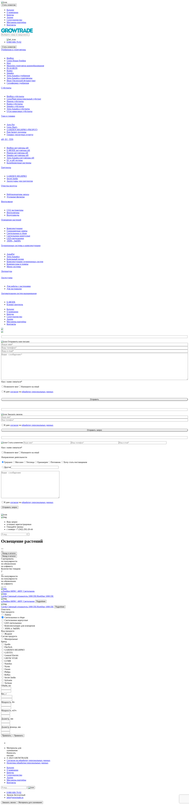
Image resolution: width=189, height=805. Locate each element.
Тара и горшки (8, 116)
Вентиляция (7, 201)
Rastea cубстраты (15, 104)
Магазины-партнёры (16, 22)
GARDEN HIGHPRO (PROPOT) (22, 129)
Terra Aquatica (13, 256)
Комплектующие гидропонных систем (25, 261)
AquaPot (10, 254)
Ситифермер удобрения (18, 83)
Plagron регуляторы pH (17, 153)
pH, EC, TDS (7, 139)
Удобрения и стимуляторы (13, 49)
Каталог (10, 10)
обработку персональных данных (37, 391)
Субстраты (6, 88)
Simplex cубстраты (15, 106)
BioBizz (10, 58)
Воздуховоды (13, 215)
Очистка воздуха (9, 186)
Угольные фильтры (16, 197)
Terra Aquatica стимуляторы (19, 78)
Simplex (10, 73)
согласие (14, 391)
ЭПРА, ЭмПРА (14, 241)
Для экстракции (14, 289)
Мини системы (14, 266)
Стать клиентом (8, 5)
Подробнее (40, 601)
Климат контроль (15, 304)
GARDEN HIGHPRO (17, 176)
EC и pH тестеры (15, 160)
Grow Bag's (12, 127)
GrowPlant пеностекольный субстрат (24, 99)
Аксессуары (6, 277)
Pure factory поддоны (16, 132)
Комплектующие (15, 228)
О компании (12, 12)
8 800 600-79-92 (14, 42)
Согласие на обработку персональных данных (28, 760)
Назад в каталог (9, 553)
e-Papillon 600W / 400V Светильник (18, 601)
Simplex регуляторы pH (18, 155)
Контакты (11, 25)
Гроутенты (6, 167)
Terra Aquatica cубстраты (18, 109)
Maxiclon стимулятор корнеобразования (25, 65)
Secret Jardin (12, 178)
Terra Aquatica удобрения (18, 75)
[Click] (2, 548)
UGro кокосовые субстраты (19, 111)
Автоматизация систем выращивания (19, 293)
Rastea (9, 70)
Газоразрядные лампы (17, 231)
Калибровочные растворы (19, 163)
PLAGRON (12, 68)
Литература (6, 271)
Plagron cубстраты (15, 101)
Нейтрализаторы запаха (18, 194)
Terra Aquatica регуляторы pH (20, 158)
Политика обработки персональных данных (27, 763)
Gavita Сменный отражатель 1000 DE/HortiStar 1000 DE (27, 606)
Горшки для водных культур (20, 134)
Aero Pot (11, 124)
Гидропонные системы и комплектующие (21, 245)
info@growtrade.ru (15, 797)
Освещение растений (11, 220)
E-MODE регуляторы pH (18, 150)
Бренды (10, 15)
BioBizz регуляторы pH (18, 148)
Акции (10, 17)
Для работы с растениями (19, 286)
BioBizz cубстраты (15, 96)
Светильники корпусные (18, 236)
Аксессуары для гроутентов (20, 181)
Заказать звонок (9, 802)
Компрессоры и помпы (17, 264)
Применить (6, 736)
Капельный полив (15, 259)
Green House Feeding (16, 60)
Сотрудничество (14, 20)
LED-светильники (15, 238)
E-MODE (11, 302)
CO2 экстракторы (15, 210)
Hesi (9, 63)
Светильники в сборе (17, 233)
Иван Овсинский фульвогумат (21, 80)
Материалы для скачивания (30, 802)
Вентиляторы (13, 212)
